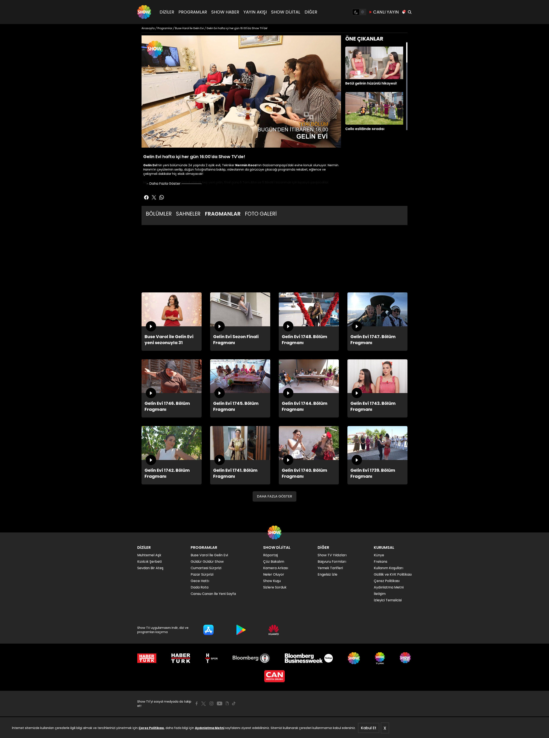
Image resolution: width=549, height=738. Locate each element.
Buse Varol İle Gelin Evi (209, 555)
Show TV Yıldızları (332, 555)
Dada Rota (199, 587)
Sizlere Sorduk (275, 587)
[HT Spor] (211, 658)
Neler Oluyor (273, 574)
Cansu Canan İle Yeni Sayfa (213, 593)
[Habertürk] (146, 658)
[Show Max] (406, 658)
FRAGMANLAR (223, 213)
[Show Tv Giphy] (227, 703)
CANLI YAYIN (386, 12)
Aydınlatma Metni (209, 728)
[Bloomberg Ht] (251, 658)
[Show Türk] (380, 658)
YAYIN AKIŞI (255, 12)
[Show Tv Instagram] (211, 703)
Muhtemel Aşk (149, 555)
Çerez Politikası (151, 728)
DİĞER (311, 12)
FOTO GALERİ (261, 213)
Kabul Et (368, 727)
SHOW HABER (225, 12)
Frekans (380, 561)
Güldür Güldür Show (207, 561)
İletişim (380, 593)
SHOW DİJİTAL (285, 12)
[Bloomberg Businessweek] (309, 658)
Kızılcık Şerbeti (149, 561)
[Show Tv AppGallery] (274, 630)
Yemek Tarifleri (330, 568)
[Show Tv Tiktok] (233, 703)
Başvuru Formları (332, 561)
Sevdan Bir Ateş (150, 568)
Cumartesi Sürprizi (206, 568)
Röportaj (270, 555)
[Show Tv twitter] (154, 197)
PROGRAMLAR (192, 12)
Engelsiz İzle (327, 574)
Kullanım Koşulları (388, 568)
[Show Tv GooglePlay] (241, 630)
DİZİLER (167, 12)
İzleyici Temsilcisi (388, 600)
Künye (379, 555)
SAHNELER (188, 213)
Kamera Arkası (275, 568)
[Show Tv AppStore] (208, 630)
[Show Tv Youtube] (219, 703)
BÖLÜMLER (159, 213)
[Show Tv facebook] (146, 197)
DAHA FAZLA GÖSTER (274, 496)
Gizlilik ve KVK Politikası (393, 574)
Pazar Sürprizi (202, 574)
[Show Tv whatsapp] (162, 197)
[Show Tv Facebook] (197, 703)
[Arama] (409, 12)
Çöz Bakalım (273, 561)
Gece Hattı (200, 580)
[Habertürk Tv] (180, 658)
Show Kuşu (272, 580)
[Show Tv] (144, 12)
